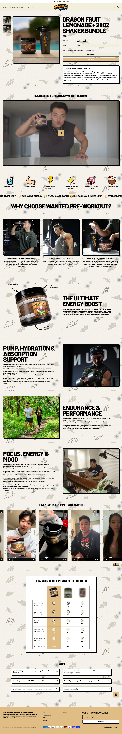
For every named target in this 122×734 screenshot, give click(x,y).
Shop (44, 712)
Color (64, 45)
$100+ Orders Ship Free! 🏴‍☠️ (61, 1)
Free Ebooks (15, 7)
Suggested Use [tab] (77, 68)
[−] (78, 40)
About (23, 7)
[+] (84, 40)
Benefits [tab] (87, 68)
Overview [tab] (67, 68)
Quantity (65, 40)
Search (65, 712)
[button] (115, 7)
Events (30, 7)
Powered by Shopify (29, 727)
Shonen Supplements (15, 727)
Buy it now (91, 59)
